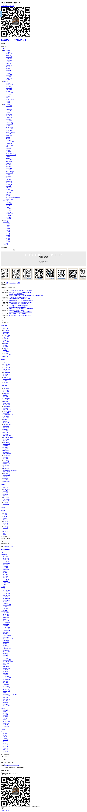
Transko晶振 (9, 117)
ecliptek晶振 (8, 169)
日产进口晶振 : (4, 554)
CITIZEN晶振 (9, 58)
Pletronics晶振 (9, 161)
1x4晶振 (8, 225)
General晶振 (9, 177)
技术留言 (3, 6)
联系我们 (5, 244)
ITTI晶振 (8, 96)
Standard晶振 (9, 168)
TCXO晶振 (8, 210)
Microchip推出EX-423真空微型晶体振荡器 (18, 305)
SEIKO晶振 (8, 55)
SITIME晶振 (9, 130)
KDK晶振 (8, 70)
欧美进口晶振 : (4, 611)
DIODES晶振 (9, 94)
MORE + (3, 552)
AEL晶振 (8, 150)
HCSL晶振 (8, 205)
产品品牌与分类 (5, 549)
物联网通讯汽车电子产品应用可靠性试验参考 (19, 298)
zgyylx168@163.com (8, 546)
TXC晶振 (8, 83)
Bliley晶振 (8, 166)
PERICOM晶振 (9, 93)
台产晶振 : (3, 587)
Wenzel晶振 (8, 186)
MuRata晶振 (9, 57)
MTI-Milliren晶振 (10, 153)
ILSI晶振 (8, 138)
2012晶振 (8, 233)
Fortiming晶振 (9, 184)
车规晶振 (5, 220)
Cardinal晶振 (9, 143)
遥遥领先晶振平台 (5, 810)
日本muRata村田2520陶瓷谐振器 (16, 310)
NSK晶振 (8, 102)
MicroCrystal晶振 (10, 128)
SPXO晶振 (8, 217)
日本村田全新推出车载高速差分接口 (17, 307)
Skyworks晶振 (9, 115)
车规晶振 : (3, 729)
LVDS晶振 (8, 202)
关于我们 (5, 243)
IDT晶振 (8, 158)
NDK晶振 (8, 63)
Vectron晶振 (8, 133)
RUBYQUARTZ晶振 (11, 155)
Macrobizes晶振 (9, 191)
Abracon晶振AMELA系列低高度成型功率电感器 (19, 292)
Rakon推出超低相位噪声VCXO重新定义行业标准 (20, 312)
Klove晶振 (8, 194)
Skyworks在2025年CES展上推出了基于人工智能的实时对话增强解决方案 (26, 295)
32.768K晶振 (6, 222)
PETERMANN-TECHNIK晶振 (13, 197)
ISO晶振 (8, 73)
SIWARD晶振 (9, 89)
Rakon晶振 (8, 164)
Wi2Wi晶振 (8, 148)
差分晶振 (5, 200)
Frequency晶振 (9, 145)
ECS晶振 (8, 112)
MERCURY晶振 (10, 99)
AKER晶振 (8, 91)
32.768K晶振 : (4, 731)
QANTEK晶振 (9, 124)
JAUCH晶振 (9, 107)
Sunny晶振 (8, 192)
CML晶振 (8, 207)
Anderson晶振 (9, 181)
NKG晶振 (8, 97)
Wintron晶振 (9, 182)
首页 (4, 48)
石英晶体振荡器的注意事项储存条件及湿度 (19, 303)
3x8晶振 (8, 228)
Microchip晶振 (9, 173)
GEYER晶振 (9, 106)
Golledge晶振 (9, 109)
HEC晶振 (8, 189)
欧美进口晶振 (6, 104)
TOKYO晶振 (9, 75)
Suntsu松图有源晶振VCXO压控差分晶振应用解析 (20, 290)
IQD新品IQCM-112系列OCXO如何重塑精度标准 (20, 315)
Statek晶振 (8, 163)
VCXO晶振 (8, 212)
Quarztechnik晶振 (10, 142)
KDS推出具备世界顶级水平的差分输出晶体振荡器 (21, 300)
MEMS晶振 (8, 218)
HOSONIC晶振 (9, 84)
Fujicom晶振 (9, 60)
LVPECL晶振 (9, 204)
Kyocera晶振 (9, 65)
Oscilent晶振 (9, 156)
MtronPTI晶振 (9, 120)
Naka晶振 (8, 61)
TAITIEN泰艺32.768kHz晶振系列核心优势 (19, 297)
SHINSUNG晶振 (10, 171)
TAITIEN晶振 (9, 88)
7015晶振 (8, 241)
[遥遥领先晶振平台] (16, 36)
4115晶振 (8, 236)
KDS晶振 (8, 52)
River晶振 (8, 66)
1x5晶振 (8, 223)
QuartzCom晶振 (9, 122)
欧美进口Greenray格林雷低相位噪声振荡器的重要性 (21, 308)
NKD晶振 (8, 71)
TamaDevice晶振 (10, 78)
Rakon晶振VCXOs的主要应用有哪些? (17, 313)
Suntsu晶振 (8, 119)
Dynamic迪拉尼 (9, 199)
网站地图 (12, 6)
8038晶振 (8, 240)
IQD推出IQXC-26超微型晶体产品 (16, 294)
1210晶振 (8, 230)
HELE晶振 (8, 86)
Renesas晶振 (9, 114)
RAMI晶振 (8, 195)
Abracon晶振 (9, 110)
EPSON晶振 (9, 53)
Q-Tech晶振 (8, 179)
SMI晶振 (8, 68)
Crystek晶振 (8, 140)
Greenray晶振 (9, 135)
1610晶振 (8, 231)
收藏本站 (7, 6)
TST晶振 (8, 101)
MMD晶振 (8, 151)
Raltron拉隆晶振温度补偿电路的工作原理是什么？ (20, 302)
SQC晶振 (8, 79)
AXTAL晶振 (9, 159)
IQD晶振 (8, 137)
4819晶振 (8, 238)
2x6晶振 (8, 226)
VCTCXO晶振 (9, 213)
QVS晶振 (8, 174)
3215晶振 (8, 235)
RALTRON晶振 (9, 127)
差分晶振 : (3, 708)
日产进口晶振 (6, 50)
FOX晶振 (8, 125)
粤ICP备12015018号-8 (9, 765)
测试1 (4, 534)
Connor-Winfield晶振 (10, 132)
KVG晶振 (8, 146)
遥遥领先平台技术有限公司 (14, 40)
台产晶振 (5, 81)
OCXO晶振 (8, 215)
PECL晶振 (8, 209)
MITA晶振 (8, 76)
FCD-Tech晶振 (9, 187)
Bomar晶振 (8, 176)
